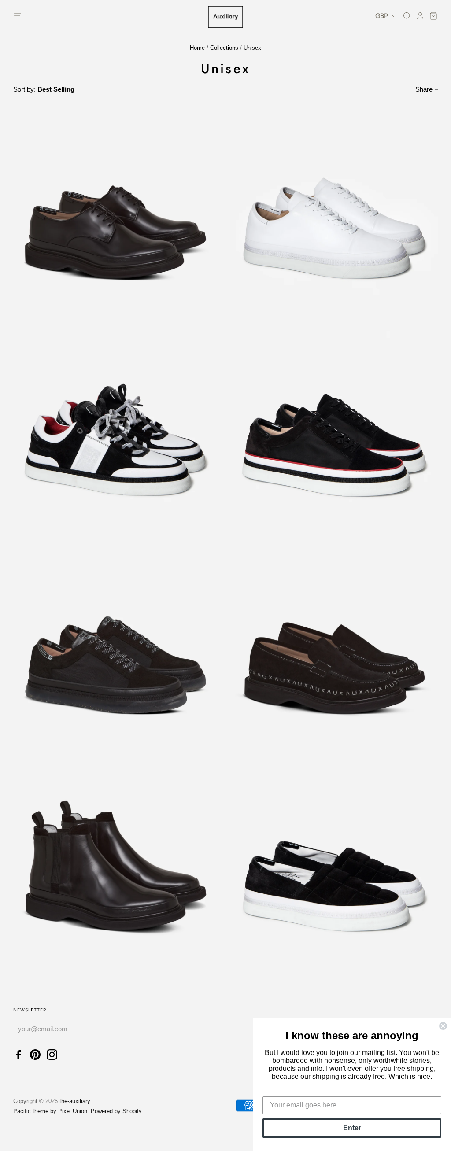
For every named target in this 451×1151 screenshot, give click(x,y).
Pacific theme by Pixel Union (50, 1111)
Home (197, 47)
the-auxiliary (74, 1101)
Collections (224, 47)
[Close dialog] (443, 1026)
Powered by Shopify (116, 1111)
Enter (352, 1128)
